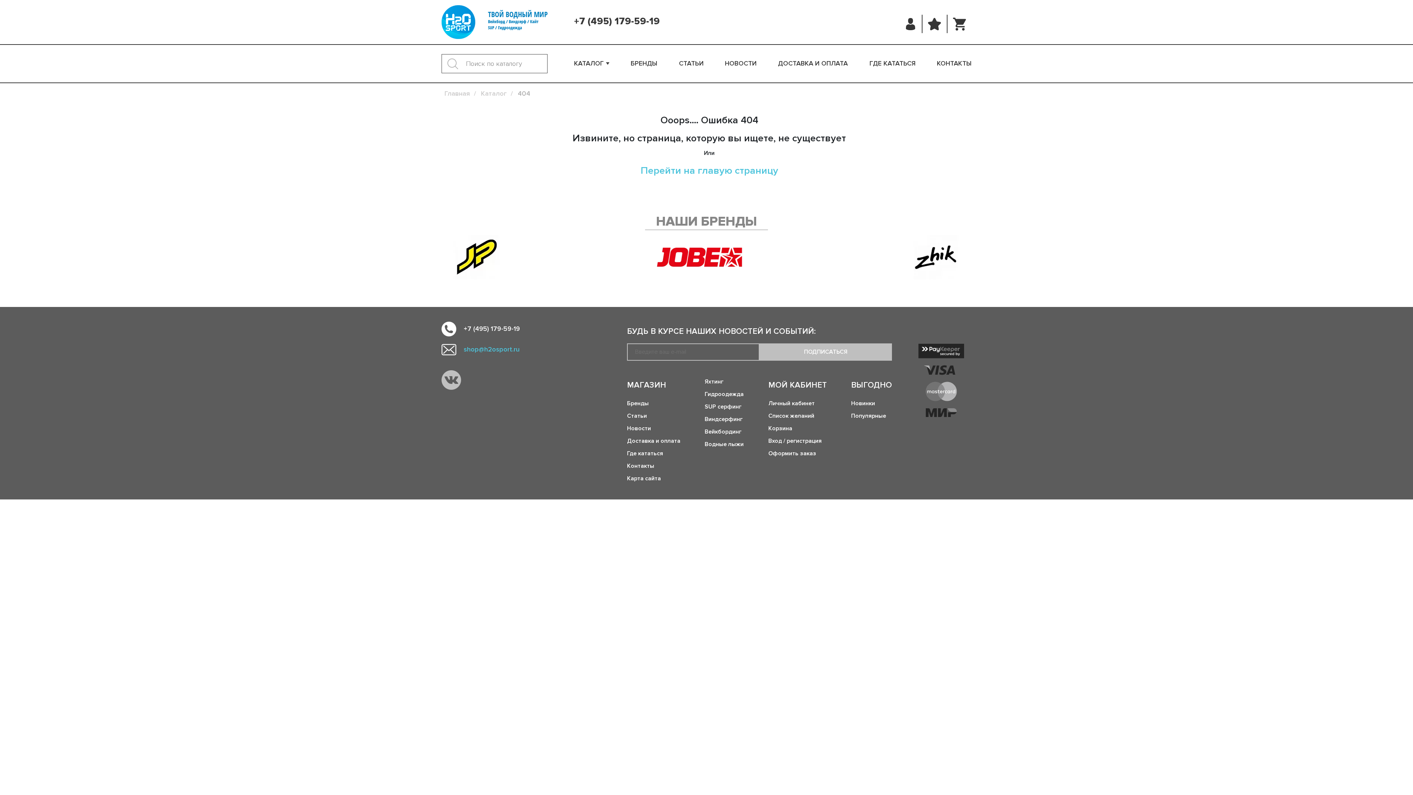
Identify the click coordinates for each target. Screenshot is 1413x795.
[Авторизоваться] (911, 24)
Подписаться (825, 352)
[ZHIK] (936, 257)
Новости (741, 63)
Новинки (863, 403)
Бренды (644, 63)
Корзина (780, 428)
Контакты (954, 63)
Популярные (868, 416)
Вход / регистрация (795, 441)
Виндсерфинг (724, 419)
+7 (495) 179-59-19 (617, 21)
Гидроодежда (724, 394)
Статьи (691, 63)
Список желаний (791, 416)
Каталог (589, 63)
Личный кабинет (791, 403)
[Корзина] (959, 24)
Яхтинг (714, 381)
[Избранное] (934, 24)
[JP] (477, 257)
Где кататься (893, 63)
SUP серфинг (723, 406)
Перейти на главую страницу (709, 171)
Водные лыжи (724, 444)
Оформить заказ (792, 453)
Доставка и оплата (813, 63)
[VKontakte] (451, 380)
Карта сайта (644, 478)
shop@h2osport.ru (492, 349)
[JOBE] (706, 257)
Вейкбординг (723, 431)
